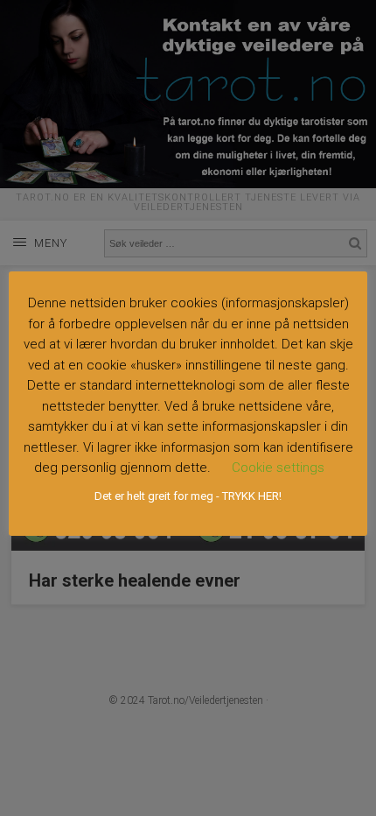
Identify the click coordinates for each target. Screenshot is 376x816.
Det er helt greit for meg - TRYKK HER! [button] (188, 496)
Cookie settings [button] (278, 467)
